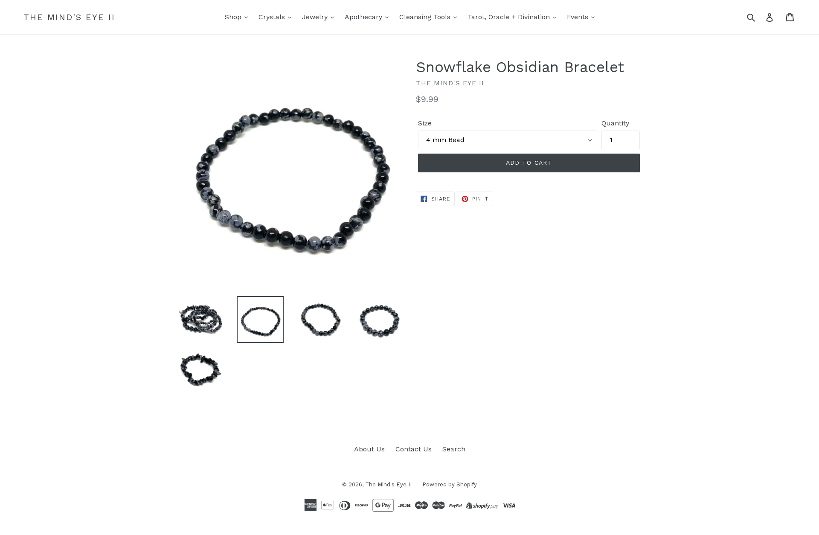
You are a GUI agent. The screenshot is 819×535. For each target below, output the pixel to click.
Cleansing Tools (426, 17)
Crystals (272, 17)
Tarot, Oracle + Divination (510, 17)
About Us (369, 449)
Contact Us (413, 449)
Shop (234, 17)
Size (425, 123)
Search (453, 449)
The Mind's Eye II (69, 17)
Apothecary (364, 17)
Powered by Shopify (449, 484)
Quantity (615, 123)
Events (578, 17)
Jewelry (316, 17)
